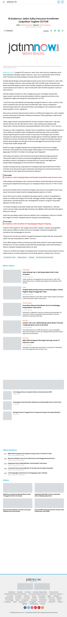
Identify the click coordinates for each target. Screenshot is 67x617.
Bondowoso (42, 602)
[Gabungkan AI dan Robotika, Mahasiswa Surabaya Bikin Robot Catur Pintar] (7, 405)
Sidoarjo (27, 596)
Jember (59, 602)
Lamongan (41, 596)
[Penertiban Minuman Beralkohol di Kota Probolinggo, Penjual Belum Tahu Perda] (12, 309)
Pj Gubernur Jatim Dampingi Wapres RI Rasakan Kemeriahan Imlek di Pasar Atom (33, 177)
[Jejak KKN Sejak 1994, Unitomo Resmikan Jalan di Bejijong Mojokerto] (49, 488)
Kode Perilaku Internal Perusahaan (15, 594)
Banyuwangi (9, 598)
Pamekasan (43, 600)
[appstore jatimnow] (42, 587)
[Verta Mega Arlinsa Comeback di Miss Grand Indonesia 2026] (7, 395)
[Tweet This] (55, 30)
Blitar (59, 600)
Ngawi (49, 596)
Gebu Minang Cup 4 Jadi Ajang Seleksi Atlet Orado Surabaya (41, 273)
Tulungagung (33, 604)
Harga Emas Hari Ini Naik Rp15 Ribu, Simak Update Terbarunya (27, 463)
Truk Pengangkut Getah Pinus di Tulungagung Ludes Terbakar (27, 473)
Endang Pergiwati (26, 25)
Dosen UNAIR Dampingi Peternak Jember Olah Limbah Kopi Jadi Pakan (49, 510)
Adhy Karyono (22, 257)
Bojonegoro (23, 602)
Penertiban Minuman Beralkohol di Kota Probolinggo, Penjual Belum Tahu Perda (41, 306)
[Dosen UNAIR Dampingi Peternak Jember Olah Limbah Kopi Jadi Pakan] (49, 503)
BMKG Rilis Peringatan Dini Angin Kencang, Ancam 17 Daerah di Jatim (41, 341)
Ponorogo (26, 598)
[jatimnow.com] (11, 2)
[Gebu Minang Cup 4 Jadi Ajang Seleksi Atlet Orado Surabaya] (12, 276)
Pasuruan (51, 598)
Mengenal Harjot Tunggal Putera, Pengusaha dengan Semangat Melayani (36, 412)
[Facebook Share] (51, 30)
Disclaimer (11, 592)
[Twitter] (28, 607)
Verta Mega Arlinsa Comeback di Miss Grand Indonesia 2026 (32, 392)
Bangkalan (25, 600)
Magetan (57, 596)
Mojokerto (42, 598)
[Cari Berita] (62, 2)
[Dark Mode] (58, 2)
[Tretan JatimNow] (33, 384)
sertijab (31, 257)
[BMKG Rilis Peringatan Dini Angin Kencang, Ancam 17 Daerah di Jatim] (12, 343)
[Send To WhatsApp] (58, 30)
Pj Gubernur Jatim (9, 257)
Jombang (18, 598)
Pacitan (42, 604)
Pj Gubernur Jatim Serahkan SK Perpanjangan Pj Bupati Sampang (27, 224)
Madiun (34, 598)
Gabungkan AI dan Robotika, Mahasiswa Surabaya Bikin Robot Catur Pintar (37, 402)
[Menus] (4, 2)
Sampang (34, 600)
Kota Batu (18, 596)
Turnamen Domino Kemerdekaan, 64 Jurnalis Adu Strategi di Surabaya (30, 468)
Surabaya (10, 596)
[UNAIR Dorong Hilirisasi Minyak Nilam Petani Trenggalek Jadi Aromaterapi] (17, 488)
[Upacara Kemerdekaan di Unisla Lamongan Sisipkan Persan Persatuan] (17, 503)
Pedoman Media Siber (40, 592)
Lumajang (7, 602)
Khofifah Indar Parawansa (44, 257)
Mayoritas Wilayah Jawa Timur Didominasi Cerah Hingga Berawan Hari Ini (31, 458)
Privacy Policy (53, 592)
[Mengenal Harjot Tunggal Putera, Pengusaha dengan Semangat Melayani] (7, 415)
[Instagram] (32, 607)
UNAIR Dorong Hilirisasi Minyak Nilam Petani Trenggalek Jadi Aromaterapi (17, 495)
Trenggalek (32, 602)
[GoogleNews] (39, 607)
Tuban (15, 602)
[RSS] (42, 607)
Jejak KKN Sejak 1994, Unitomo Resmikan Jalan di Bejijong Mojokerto (47, 495)
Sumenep (52, 600)
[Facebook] (25, 607)
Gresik (34, 596)
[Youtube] (35, 607)
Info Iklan (28, 592)
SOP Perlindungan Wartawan (38, 594)
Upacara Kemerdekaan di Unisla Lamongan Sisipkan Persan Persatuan (17, 510)
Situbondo (51, 602)
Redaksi (20, 592)
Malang (59, 598)
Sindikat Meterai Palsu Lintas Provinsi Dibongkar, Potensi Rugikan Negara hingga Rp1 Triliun (43, 291)
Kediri (17, 600)
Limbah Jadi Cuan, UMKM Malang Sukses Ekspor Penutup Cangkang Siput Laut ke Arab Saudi (43, 324)
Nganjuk (24, 604)
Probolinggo (9, 600)
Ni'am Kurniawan (45, 25)
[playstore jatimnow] (25, 587)
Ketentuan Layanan (55, 594)
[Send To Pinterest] (62, 30)
